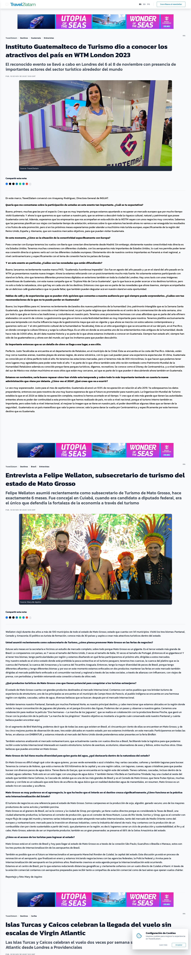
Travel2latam (11, 38)
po (148, 4)
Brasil (33, 466)
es (140, 4)
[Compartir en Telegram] (23, 184)
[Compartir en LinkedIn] (17, 184)
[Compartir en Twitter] (10, 184)
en (144, 4)
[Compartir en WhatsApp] (20, 184)
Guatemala (36, 38)
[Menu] (7, 4)
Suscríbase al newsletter (171, 4)
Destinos (24, 38)
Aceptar (178, 944)
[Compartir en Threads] (13, 184)
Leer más (163, 945)
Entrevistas (49, 38)
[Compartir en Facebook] (7, 184)
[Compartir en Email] (27, 184)
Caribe (34, 916)
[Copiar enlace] (30, 184)
